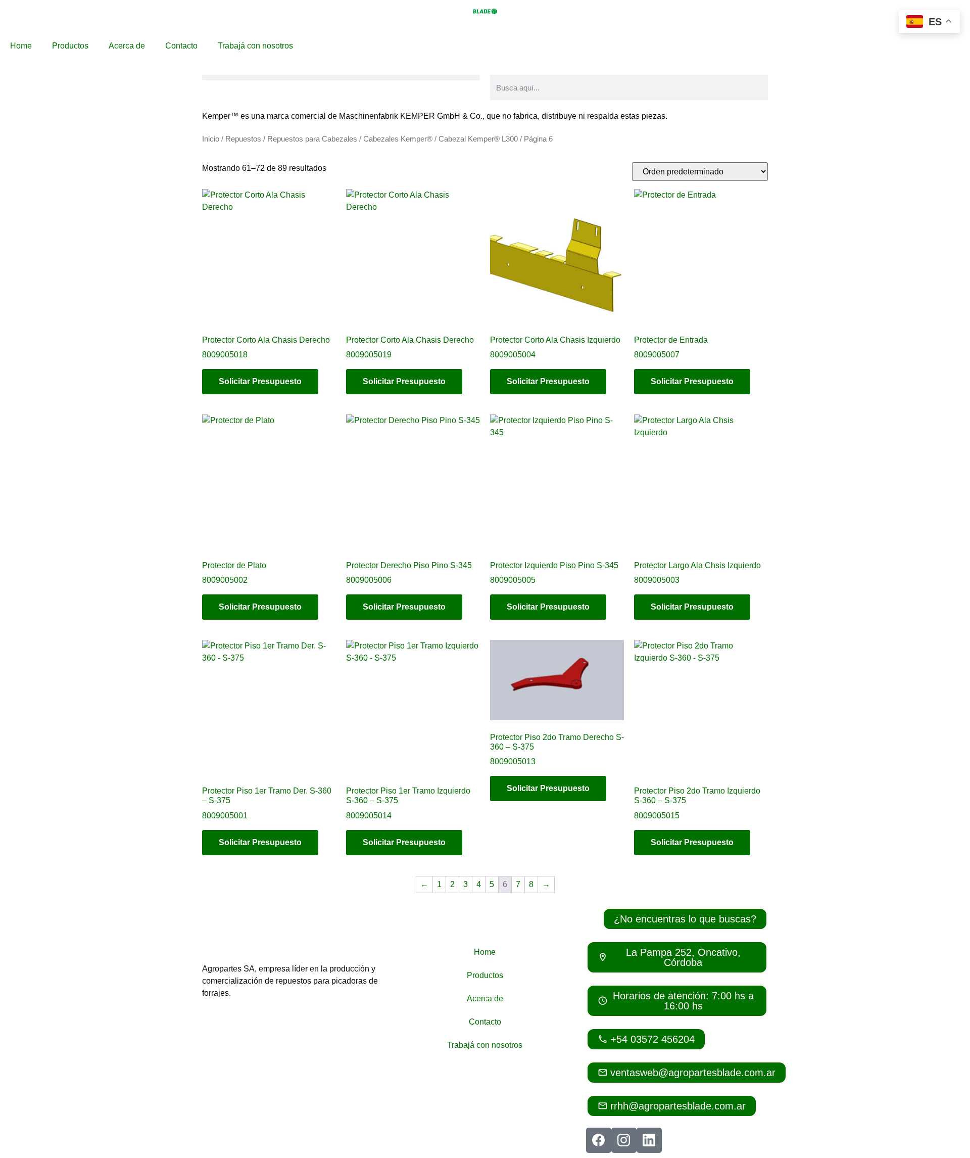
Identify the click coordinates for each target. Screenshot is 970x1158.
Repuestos (243, 139)
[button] (341, 77)
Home (21, 45)
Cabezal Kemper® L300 (478, 139)
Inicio (210, 139)
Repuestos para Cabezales (312, 139)
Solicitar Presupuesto (260, 381)
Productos (70, 45)
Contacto (181, 45)
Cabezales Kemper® (397, 139)
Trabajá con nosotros (255, 45)
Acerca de (127, 45)
